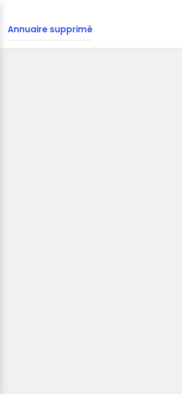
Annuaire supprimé (50, 29)
